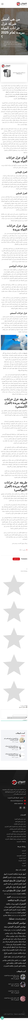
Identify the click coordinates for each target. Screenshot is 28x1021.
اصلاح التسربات (13, 893)
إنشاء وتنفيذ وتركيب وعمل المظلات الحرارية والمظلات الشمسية (15, 840)
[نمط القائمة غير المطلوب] (17, 718)
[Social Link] (24, 807)
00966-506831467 (18, 803)
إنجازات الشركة (22, 860)
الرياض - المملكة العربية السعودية (15, 797)
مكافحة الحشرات (8, 966)
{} (11, 717)
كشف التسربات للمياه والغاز (19, 831)
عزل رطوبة (11, 956)
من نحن (24, 853)
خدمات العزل (16, 559)
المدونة (24, 863)
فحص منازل (14, 960)
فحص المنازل (20, 960)
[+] (8, 717)
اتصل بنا (24, 865)
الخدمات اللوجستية (21, 855)
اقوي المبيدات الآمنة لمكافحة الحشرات (16, 900)
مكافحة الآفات (18, 963)
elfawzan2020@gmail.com (16, 800)
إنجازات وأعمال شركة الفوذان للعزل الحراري (15, 826)
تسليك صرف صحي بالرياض (16, 915)
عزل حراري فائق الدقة (20, 821)
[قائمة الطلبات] (19, 718)
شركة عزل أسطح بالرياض (14, 947)
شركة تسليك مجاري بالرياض (17, 941)
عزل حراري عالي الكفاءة (20, 824)
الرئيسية (24, 850)
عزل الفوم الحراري (20, 956)
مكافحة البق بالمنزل (20, 966)
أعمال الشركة (22, 858)
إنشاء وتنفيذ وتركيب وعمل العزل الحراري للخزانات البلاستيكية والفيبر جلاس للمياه (16, 835)
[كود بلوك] (14, 718)
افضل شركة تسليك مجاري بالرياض (17, 897)
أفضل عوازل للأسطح (17, 890)
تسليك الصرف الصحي (13, 912)
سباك (19, 933)
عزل (5, 953)
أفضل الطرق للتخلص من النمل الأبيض (15, 884)
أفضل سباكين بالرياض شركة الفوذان (11, 998)
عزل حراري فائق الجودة (20, 819)
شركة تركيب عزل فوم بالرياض (12, 939)
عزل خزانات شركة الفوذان (13, 990)
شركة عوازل (6, 950)
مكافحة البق (10, 963)
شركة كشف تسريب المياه (13, 983)
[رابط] (13, 718)
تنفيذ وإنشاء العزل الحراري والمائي (17, 829)
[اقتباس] (16, 718)
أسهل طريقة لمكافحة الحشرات (16, 874)
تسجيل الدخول (22, 707)
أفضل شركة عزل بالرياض (16, 887)
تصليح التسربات (13, 930)
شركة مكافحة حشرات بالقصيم (17, 953)
